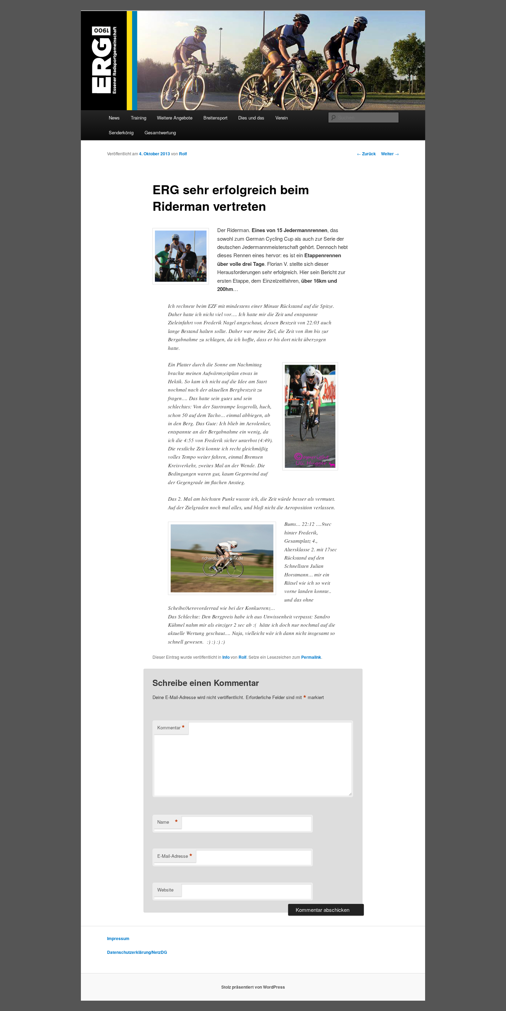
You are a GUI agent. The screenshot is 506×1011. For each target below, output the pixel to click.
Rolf (183, 153)
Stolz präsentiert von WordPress (253, 987)
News (114, 117)
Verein (281, 117)
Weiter (390, 153)
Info (226, 657)
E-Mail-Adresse (174, 856)
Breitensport (215, 117)
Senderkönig (121, 132)
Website (165, 889)
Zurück (366, 153)
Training (138, 117)
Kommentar (171, 727)
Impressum (118, 938)
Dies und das (251, 117)
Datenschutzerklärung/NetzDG (137, 952)
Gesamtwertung (160, 132)
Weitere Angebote (174, 117)
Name (167, 821)
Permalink (311, 657)
